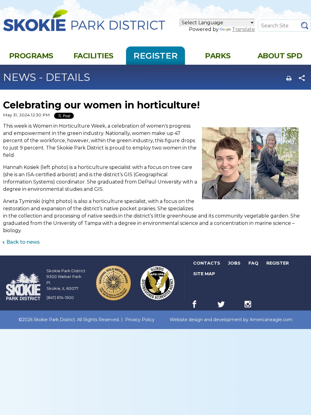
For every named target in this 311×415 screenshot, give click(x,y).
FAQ (253, 263)
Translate (243, 29)
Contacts (206, 263)
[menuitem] (31, 55)
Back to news (23, 242)
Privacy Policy (140, 319)
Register (278, 264)
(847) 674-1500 (60, 297)
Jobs (234, 264)
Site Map (204, 273)
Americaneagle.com (271, 320)
